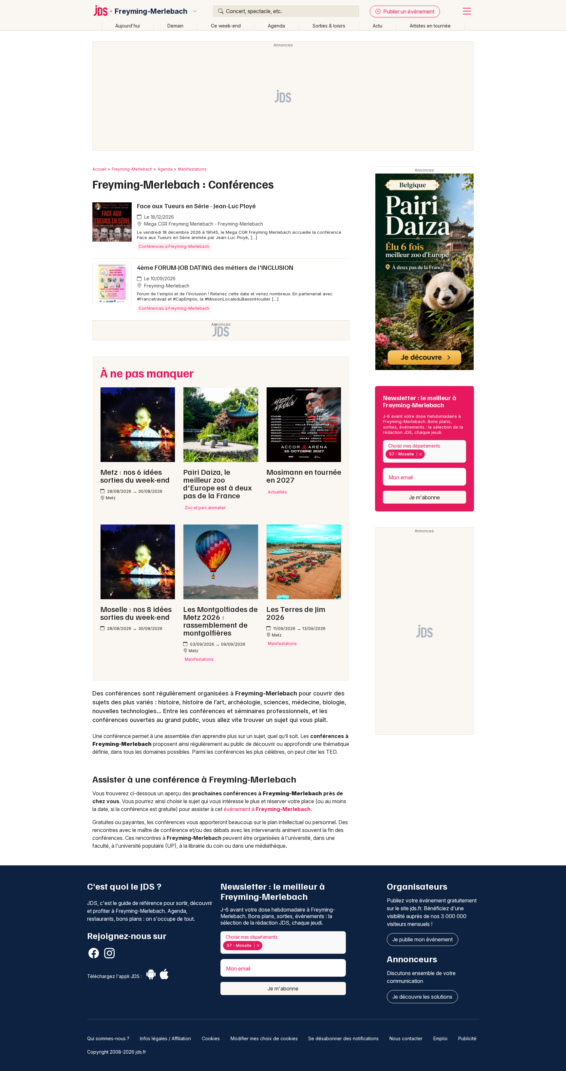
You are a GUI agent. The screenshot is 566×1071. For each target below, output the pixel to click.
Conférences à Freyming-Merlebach (174, 246)
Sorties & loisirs (328, 25)
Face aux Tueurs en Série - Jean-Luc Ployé (196, 205)
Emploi (440, 1038)
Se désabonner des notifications (343, 1038)
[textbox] (427, 454)
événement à (267, 809)
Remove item (420, 454)
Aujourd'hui (127, 25)
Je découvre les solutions (422, 996)
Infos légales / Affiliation (165, 1038)
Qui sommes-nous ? (108, 1038)
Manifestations (192, 169)
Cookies (211, 1038)
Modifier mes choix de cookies (264, 1038)
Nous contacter (406, 1038)
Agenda (276, 25)
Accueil (99, 169)
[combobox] (424, 451)
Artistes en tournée (430, 25)
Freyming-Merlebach (151, 11)
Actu (377, 25)
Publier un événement (408, 11)
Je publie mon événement (422, 939)
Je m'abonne (424, 497)
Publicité (467, 1038)
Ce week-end (226, 25)
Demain (175, 25)
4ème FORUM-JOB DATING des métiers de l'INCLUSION (215, 267)
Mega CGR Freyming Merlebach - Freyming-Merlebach (203, 224)
